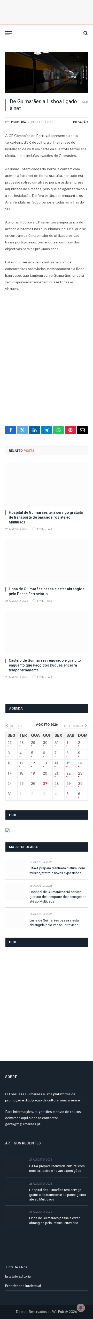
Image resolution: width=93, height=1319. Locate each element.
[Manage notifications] (81, 1308)
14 (57, 763)
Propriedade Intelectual (23, 1286)
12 (33, 763)
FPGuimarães (19, 122)
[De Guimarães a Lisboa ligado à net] (46, 72)
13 (45, 763)
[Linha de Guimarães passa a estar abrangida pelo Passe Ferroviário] (46, 560)
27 (9, 743)
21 (56, 773)
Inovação (80, 122)
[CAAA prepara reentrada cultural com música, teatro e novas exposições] (15, 867)
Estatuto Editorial (18, 1276)
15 (68, 763)
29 (33, 743)
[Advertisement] (46, 362)
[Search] (85, 33)
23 (80, 773)
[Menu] (8, 33)
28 (21, 743)
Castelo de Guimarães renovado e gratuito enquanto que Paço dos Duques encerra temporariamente (45, 665)
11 (21, 763)
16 (80, 763)
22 (68, 773)
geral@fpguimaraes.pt (23, 1124)
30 (45, 743)
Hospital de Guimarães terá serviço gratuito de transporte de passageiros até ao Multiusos (46, 517)
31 (57, 743)
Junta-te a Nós (16, 1267)
